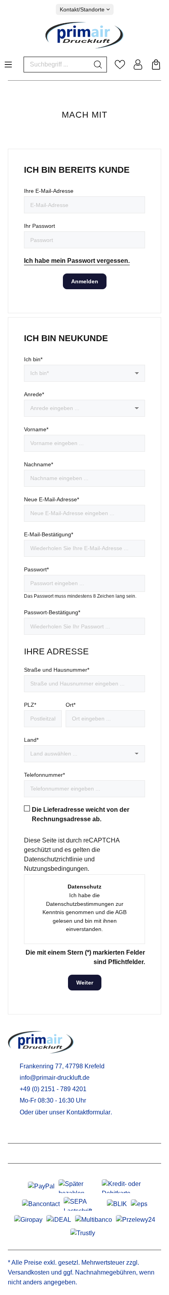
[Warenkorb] (156, 64)
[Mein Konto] (138, 64)
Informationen (31, 1153)
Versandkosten (29, 1272)
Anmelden (84, 281)
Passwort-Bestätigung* (52, 612)
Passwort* (36, 569)
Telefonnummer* (44, 775)
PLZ (30, 705)
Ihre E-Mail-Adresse (48, 191)
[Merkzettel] (120, 64)
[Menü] (8, 62)
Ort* (70, 705)
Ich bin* (33, 359)
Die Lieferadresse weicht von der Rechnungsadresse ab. (80, 814)
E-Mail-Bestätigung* (48, 534)
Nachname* (38, 464)
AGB (121, 912)
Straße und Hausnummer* (56, 670)
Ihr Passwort (39, 226)
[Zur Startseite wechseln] (84, 35)
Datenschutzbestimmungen (80, 904)
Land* (31, 740)
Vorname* (36, 429)
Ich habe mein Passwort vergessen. (77, 260)
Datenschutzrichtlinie (53, 859)
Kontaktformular (88, 1112)
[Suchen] (98, 64)
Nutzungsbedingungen (56, 868)
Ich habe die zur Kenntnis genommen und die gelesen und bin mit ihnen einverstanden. (84, 912)
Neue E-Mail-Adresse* (51, 499)
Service (20, 1133)
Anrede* (34, 394)
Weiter (84, 982)
